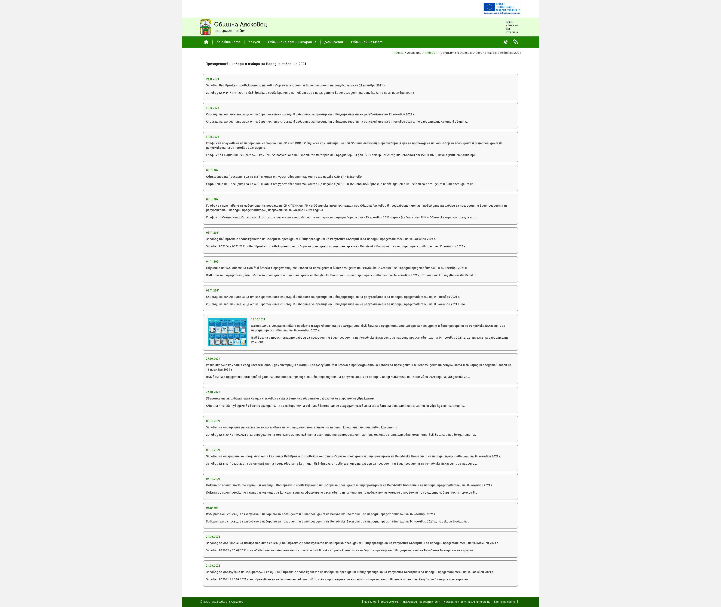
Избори (430, 53)
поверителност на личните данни (467, 602)
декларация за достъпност (421, 602)
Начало (399, 53)
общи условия (389, 602)
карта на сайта (505, 602)
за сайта (370, 602)
